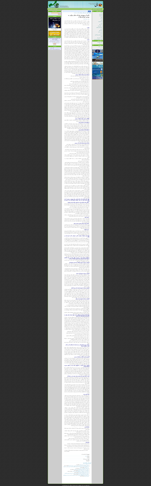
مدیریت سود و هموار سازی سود (83, 472)
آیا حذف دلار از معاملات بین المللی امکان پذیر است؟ (80, 471)
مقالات (101, 12)
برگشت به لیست (76, 12)
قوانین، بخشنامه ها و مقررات (98, 39)
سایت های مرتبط (99, 37)
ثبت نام (101, 48)
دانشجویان (100, 15)
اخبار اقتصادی (100, 21)
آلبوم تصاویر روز (100, 42)
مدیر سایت (100, 43)
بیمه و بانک (100, 24)
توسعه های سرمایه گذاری (98, 34)
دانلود (101, 20)
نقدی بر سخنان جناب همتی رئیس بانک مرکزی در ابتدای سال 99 (79, 465)
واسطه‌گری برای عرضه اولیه (84, 464)
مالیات (101, 36)
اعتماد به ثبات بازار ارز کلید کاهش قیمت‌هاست (81, 469)
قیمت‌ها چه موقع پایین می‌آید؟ (84, 468)
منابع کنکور (100, 30)
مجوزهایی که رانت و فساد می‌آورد (83, 470)
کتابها (101, 17)
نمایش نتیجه (54, 44)
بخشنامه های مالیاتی (99, 27)
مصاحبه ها (100, 14)
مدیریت (101, 33)
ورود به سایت (100, 46)
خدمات (101, 18)
